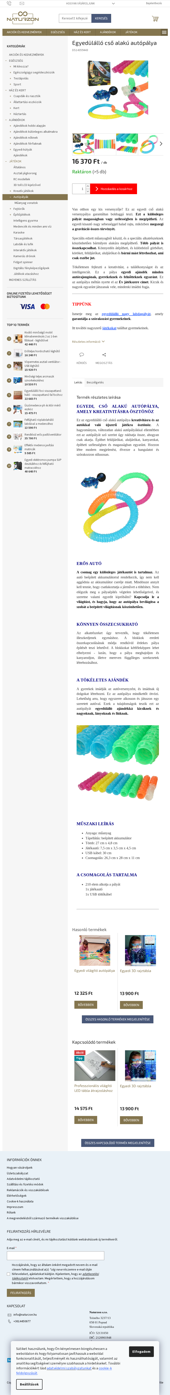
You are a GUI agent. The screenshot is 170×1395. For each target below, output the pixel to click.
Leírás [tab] (78, 382)
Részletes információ (86, 342)
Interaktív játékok (25, 250)
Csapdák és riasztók (27, 96)
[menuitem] (24, 32)
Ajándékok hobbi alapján (30, 126)
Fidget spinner (23, 262)
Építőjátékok (22, 214)
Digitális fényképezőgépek (31, 268)
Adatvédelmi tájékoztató (23, 1179)
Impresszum (15, 1207)
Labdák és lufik (23, 244)
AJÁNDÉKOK (17, 120)
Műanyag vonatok (26, 203)
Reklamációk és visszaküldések (28, 1190)
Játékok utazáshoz (26, 274)
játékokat (109, 328)
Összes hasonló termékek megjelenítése (117, 1019)
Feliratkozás (20, 1293)
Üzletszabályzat (17, 1173)
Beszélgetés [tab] (95, 382)
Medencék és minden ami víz (33, 226)
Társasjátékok (23, 238)
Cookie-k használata (20, 1201)
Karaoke (19, 232)
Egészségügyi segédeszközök (34, 72)
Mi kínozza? (21, 66)
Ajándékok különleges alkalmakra (36, 132)
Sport (17, 84)
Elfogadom (141, 1351)
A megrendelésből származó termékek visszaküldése (43, 1218)
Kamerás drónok (24, 256)
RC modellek (22, 179)
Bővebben (86, 1120)
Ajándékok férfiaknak (28, 144)
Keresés (101, 18)
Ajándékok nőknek (26, 138)
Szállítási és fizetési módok (25, 1184)
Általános (20, 167)
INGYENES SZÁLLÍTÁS (22, 280)
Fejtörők (19, 209)
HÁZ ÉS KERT (17, 90)
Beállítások (29, 1384)
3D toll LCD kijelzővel (27, 185)
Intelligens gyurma (26, 220)
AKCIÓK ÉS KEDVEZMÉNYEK (26, 55)
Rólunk (11, 1212)
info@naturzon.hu (25, 1315)
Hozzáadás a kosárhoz (116, 189)
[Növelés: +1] (88, 186)
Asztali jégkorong (25, 173)
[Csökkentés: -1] (88, 191)
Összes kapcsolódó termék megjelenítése (118, 1143)
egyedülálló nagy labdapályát (126, 314)
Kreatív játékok (24, 191)
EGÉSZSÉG (16, 61)
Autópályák (21, 197)
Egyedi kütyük (23, 149)
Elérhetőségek (17, 1196)
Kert (16, 108)
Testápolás (21, 78)
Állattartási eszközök (28, 102)
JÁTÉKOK (15, 161)
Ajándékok (20, 155)
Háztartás (20, 114)
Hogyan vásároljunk (80, 4)
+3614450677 (22, 1321)
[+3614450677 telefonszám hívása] (13, 3)
